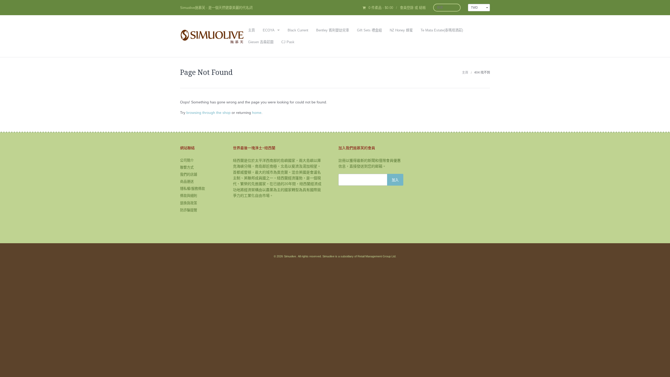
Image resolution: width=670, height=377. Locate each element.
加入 (395, 179)
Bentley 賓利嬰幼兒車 (332, 30)
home (256, 112)
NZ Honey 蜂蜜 (401, 30)
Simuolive (290, 256)
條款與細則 (188, 196)
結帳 (422, 8)
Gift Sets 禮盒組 (369, 30)
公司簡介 (187, 160)
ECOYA (269, 30)
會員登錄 (407, 8)
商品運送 (187, 182)
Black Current (298, 30)
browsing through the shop (208, 112)
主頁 (251, 30)
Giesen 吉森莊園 (260, 42)
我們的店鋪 (188, 174)
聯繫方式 (187, 167)
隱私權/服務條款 (192, 189)
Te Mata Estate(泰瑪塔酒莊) (442, 30)
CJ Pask (287, 42)
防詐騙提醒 (188, 210)
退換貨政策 (188, 203)
